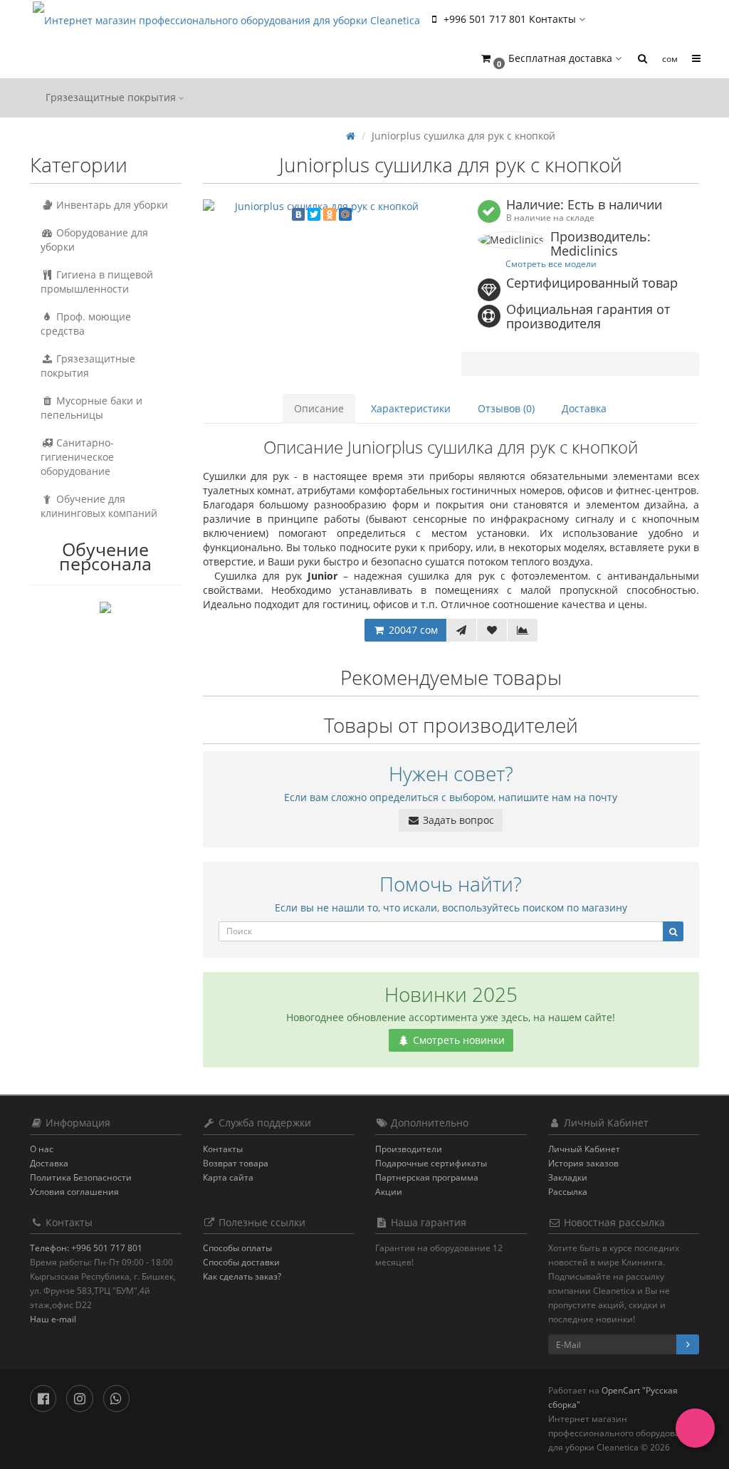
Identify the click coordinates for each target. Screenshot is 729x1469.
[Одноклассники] (329, 214)
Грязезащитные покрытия (112, 97)
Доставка (584, 408)
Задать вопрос (457, 820)
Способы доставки (241, 1262)
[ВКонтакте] (298, 214)
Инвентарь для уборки (110, 204)
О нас (41, 1149)
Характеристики (411, 408)
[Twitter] (314, 214)
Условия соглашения (74, 1192)
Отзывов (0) (506, 408)
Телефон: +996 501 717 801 (86, 1248)
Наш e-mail (53, 1319)
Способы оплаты (237, 1248)
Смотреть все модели (551, 263)
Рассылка (567, 1192)
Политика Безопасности (81, 1177)
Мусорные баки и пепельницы (91, 408)
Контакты (223, 1149)
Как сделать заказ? (242, 1276)
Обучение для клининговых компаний (99, 506)
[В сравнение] (522, 630)
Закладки (567, 1177)
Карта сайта (228, 1177)
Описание (319, 408)
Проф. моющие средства (86, 324)
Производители (408, 1149)
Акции (388, 1192)
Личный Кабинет (584, 1149)
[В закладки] (492, 630)
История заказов (583, 1163)
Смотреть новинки (457, 1040)
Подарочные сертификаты (431, 1163)
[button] (550, 58)
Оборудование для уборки (94, 239)
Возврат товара (235, 1163)
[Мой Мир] (345, 214)
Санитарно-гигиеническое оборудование (77, 457)
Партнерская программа (426, 1177)
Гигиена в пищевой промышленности (97, 282)
